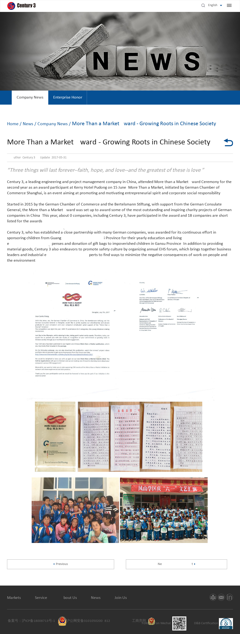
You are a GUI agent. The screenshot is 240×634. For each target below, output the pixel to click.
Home (13, 124)
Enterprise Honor (67, 97)
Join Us (121, 598)
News (28, 124)
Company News (30, 97)
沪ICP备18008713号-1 (38, 621)
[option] (30, 98)
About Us (69, 598)
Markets (14, 598)
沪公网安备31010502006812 (88, 621)
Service (41, 598)
